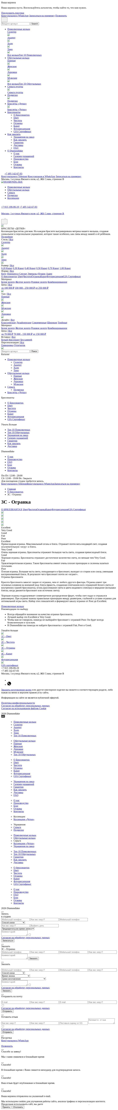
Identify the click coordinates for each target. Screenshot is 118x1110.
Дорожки (6, 314)
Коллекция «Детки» (24, 819)
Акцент (5, 248)
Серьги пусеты (15, 86)
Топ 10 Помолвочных (30, 55)
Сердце (23, 273)
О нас (17, 153)
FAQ (16, 148)
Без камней (26, 339)
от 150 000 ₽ (39, 334)
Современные (39, 322)
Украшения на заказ (24, 137)
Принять (6, 1107)
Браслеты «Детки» (17, 103)
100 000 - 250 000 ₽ (25, 288)
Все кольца (13, 55)
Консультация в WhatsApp (15, 15)
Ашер (49, 273)
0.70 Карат (53, 268)
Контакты (19, 167)
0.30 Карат (18, 268)
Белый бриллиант (10, 339)
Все (11, 239)
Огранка (18, 123)
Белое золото (8, 282)
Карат (17, 126)
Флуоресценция (22, 128)
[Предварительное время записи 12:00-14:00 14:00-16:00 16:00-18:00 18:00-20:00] (59, 928)
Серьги (11, 192)
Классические (8, 322)
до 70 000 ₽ (7, 334)
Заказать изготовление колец (16, 689)
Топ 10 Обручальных (30, 84)
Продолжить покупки (12, 13)
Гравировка (7, 345)
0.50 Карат (41, 268)
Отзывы (18, 164)
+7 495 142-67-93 (13, 173)
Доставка (18, 145)
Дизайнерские (23, 322)
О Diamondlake (15, 150)
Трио (3, 259)
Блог (16, 161)
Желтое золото (23, 282)
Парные (5, 296)
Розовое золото (39, 282)
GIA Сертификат (22, 131)
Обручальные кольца (18, 58)
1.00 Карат (65, 268)
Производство (21, 159)
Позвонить (61, 15)
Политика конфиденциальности (18, 703)
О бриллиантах (9, 276)
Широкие (52, 322)
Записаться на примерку (42, 15)
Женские (5, 302)
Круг (3, 273)
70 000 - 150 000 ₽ (23, 334)
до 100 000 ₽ (7, 288)
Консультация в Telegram (14, 176)
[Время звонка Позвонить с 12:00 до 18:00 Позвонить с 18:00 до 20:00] (59, 975)
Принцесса (13, 273)
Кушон (41, 273)
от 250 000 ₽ (41, 288)
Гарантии (19, 142)
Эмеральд (33, 273)
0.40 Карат (30, 268)
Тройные (62, 322)
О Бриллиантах (22, 115)
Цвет (16, 117)
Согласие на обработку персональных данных (25, 705)
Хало (4, 254)
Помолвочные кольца (18, 29)
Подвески (12, 95)
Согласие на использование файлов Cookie (23, 708)
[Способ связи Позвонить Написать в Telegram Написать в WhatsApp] (59, 922)
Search (34, 24)
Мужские (6, 308)
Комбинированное (57, 282)
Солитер (5, 242)
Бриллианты (13, 112)
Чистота (18, 120)
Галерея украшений (24, 156)
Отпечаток (19, 345)
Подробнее (7, 236)
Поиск (34, 351)
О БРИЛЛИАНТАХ (11, 509)
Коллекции (13, 198)
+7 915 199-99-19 (10, 207)
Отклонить (18, 1107)
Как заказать (13, 134)
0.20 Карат (6, 268)
